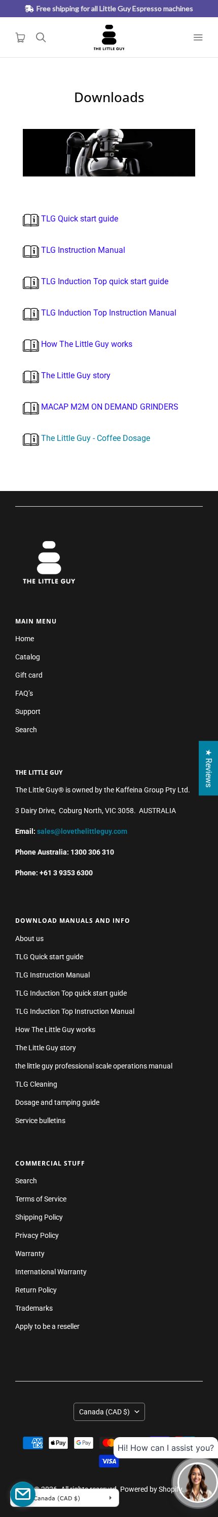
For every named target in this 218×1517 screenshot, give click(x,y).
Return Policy (36, 1290)
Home (24, 639)
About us (29, 938)
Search (26, 730)
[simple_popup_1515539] (22, 1494)
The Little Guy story (75, 375)
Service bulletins (40, 1121)
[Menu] (198, 37)
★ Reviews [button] (208, 768)
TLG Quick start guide (78, 219)
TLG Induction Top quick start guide (103, 281)
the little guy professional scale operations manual (93, 1066)
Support (28, 711)
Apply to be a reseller (47, 1326)
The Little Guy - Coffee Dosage (95, 438)
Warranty (30, 1254)
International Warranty (51, 1272)
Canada (104, 1412)
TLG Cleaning (36, 1084)
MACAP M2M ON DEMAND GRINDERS (108, 407)
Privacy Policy (37, 1235)
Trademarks (34, 1308)
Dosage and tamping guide (57, 1102)
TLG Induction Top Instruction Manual (107, 313)
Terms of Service (40, 1199)
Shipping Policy (39, 1217)
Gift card (29, 675)
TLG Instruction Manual (82, 250)
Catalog (27, 657)
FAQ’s (24, 693)
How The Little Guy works (85, 344)
